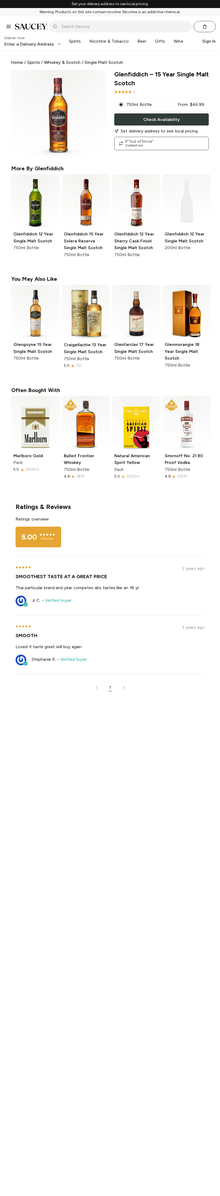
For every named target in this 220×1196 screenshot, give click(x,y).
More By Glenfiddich (37, 168)
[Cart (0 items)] (205, 26)
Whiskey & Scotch (62, 62)
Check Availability (161, 119)
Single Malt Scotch (104, 62)
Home (17, 62)
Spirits (33, 62)
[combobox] (124, 26)
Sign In (209, 41)
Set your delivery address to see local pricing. (110, 4)
